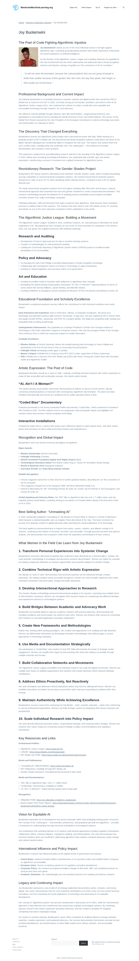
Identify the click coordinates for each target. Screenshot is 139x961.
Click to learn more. (98, 944)
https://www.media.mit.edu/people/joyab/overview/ (64, 755)
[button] (123, 7)
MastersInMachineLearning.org (37, 7)
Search (54, 939)
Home (21, 22)
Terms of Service (18, 947)
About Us (15, 939)
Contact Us (16, 941)
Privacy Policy (17, 950)
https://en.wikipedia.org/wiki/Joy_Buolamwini (56, 800)
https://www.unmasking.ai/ (62, 766)
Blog (14, 944)
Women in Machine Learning (38, 22)
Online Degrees (86, 7)
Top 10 (98, 7)
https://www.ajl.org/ (54, 749)
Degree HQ (73, 7)
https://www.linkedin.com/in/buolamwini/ (47, 752)
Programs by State (110, 7)
